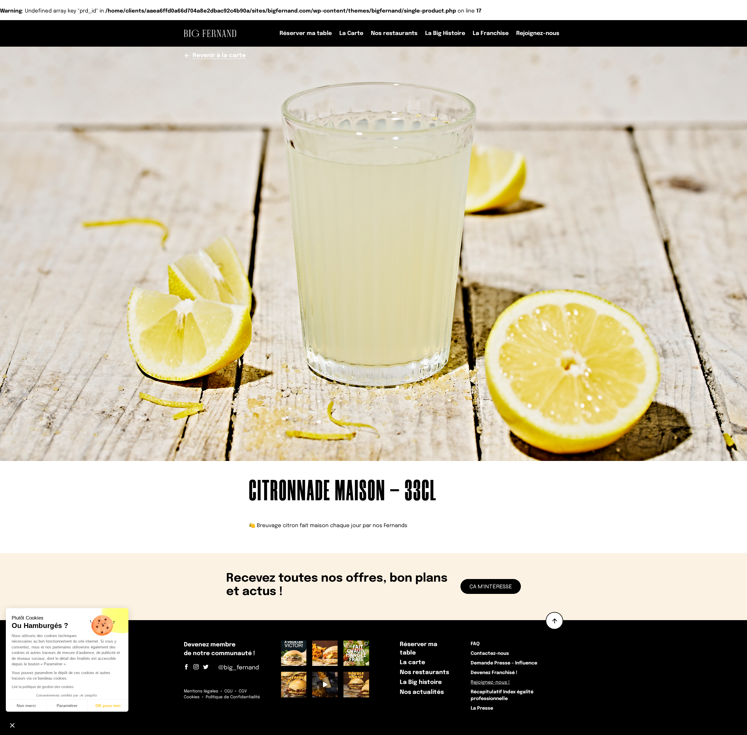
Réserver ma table (306, 33)
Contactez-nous (490, 653)
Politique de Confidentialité (233, 697)
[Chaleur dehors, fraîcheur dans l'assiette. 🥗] (356, 653)
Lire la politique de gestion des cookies (43, 687)
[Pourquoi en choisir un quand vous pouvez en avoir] (356, 684)
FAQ (475, 643)
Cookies (192, 697)
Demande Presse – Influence (504, 663)
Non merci (26, 705)
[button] (12, 725)
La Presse (482, 708)
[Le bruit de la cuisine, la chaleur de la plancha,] (325, 684)
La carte (412, 662)
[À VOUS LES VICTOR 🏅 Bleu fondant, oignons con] (293, 653)
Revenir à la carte (219, 56)
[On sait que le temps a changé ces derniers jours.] (325, 653)
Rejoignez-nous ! (490, 682)
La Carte (351, 33)
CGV (243, 691)
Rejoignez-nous (537, 33)
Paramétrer (67, 705)
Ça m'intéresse (491, 586)
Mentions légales (201, 691)
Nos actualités (422, 692)
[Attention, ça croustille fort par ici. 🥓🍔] (293, 684)
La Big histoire (421, 682)
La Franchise (491, 33)
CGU (228, 691)
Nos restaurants (394, 33)
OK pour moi (108, 705)
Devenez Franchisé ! (494, 672)
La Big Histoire (445, 33)
